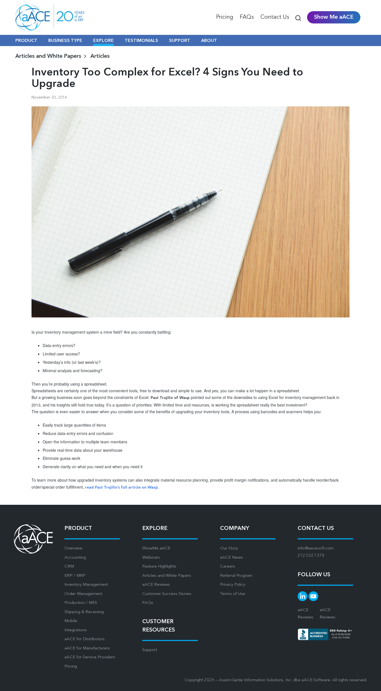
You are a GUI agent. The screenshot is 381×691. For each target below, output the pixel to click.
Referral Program (236, 576)
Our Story (229, 548)
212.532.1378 (311, 556)
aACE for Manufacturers (87, 648)
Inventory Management (86, 585)
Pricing (70, 666)
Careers (227, 567)
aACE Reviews (156, 585)
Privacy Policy (232, 585)
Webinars (151, 558)
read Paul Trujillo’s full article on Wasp (121, 487)
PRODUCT (26, 41)
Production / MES (80, 603)
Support (149, 650)
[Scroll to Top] (369, 682)
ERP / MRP (75, 576)
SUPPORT (179, 41)
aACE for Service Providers (89, 657)
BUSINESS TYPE (65, 41)
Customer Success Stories (166, 594)
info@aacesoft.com (316, 548)
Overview (73, 548)
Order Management (83, 594)
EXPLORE (103, 41)
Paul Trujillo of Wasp (170, 398)
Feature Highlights (159, 567)
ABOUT (209, 41)
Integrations (75, 630)
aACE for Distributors (84, 639)
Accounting (75, 558)
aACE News (231, 558)
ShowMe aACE (156, 548)
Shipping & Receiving (84, 612)
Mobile (70, 621)
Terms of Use (232, 594)
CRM (69, 567)
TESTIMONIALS (141, 41)
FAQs (147, 603)
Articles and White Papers (166, 576)
